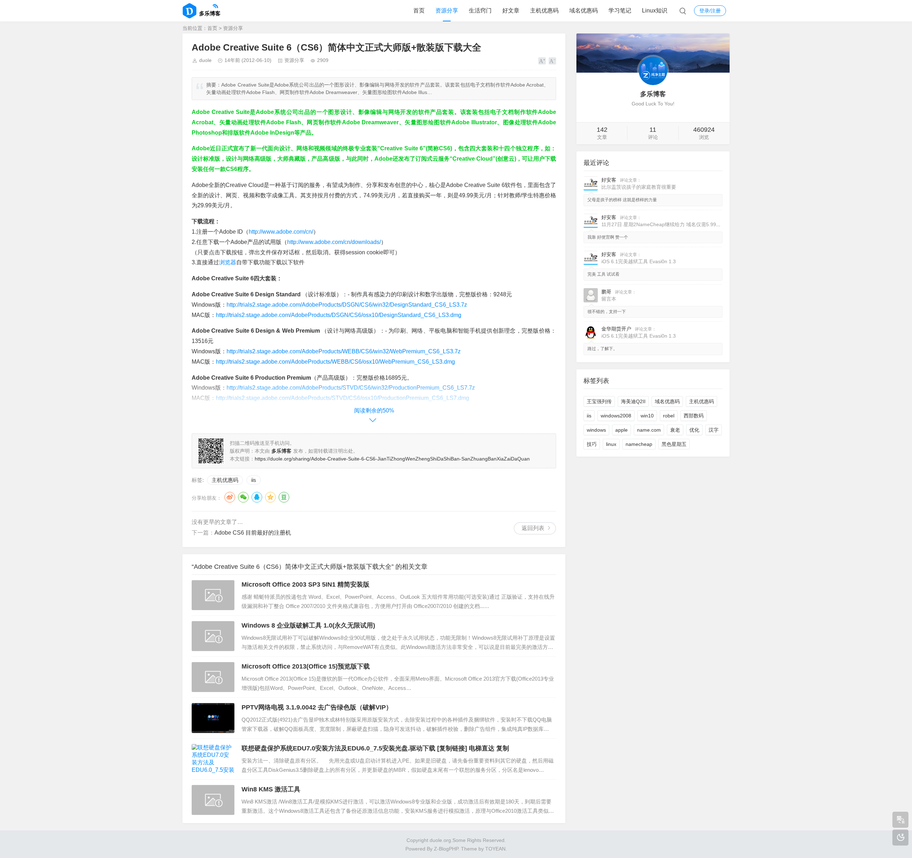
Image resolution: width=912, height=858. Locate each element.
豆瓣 (284, 497)
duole (205, 60)
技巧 (592, 444)
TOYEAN (495, 849)
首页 (419, 10)
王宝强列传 (599, 401)
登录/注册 (710, 11)
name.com (649, 430)
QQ (257, 497)
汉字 (714, 430)
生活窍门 (480, 10)
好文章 (510, 10)
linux (611, 444)
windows (596, 430)
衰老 (675, 430)
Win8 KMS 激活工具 (271, 789)
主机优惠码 (544, 10)
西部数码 (694, 415)
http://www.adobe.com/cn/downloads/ (334, 242)
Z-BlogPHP (446, 849)
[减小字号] (552, 60)
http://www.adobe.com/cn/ (281, 232)
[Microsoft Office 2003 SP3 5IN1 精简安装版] (213, 595)
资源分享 (446, 10)
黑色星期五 (674, 444)
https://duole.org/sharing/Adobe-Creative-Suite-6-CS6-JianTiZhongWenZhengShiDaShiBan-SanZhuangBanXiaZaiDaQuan (392, 459)
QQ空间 (270, 497)
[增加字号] (542, 60)
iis (253, 480)
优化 (694, 430)
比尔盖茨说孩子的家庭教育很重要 (638, 187)
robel (668, 415)
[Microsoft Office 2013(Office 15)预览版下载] (213, 677)
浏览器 (227, 262)
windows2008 (616, 415)
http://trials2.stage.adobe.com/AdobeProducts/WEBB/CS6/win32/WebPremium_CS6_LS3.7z (344, 351)
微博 (229, 497)
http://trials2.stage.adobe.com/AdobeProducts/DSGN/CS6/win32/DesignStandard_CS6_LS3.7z (347, 305)
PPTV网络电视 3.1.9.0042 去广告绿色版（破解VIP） (317, 707)
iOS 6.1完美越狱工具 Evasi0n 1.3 (638, 261)
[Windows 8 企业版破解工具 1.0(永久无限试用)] (213, 636)
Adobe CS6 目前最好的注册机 (252, 533)
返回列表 (533, 528)
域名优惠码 (583, 10)
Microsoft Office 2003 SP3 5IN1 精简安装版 (305, 584)
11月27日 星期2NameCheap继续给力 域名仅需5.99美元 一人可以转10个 (682, 224)
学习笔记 (619, 10)
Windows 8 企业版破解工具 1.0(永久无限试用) (308, 625)
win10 (647, 415)
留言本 (608, 299)
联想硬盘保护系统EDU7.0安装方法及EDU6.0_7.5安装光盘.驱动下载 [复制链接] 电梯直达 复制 (375, 748)
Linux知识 (654, 10)
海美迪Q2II (633, 401)
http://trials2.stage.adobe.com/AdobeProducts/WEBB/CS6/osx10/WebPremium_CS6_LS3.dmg (335, 362)
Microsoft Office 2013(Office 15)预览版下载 (306, 666)
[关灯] (900, 838)
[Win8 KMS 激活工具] (213, 800)
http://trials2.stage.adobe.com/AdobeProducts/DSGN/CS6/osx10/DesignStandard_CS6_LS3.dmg (338, 315)
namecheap (639, 444)
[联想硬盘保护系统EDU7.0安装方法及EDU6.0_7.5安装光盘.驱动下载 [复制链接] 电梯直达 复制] (213, 759)
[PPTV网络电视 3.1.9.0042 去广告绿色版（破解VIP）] (213, 718)
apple (621, 430)
